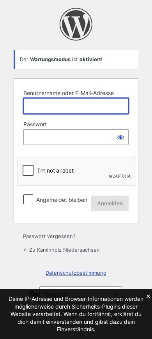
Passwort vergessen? (49, 236)
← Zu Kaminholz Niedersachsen (61, 250)
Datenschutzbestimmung (76, 273)
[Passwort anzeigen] (121, 137)
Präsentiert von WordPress (76, 24)
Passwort (35, 124)
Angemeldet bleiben (61, 199)
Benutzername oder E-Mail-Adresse (68, 93)
